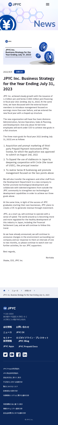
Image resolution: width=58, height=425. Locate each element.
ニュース (15, 290)
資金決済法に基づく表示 (12, 377)
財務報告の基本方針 (10, 391)
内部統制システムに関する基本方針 (16, 395)
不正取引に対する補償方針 (13, 382)
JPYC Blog (23, 340)
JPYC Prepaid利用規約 (11, 369)
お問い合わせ (22, 326)
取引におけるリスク (10, 386)
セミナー (7, 337)
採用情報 (7, 341)
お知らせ (19, 72)
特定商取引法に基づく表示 (13, 404)
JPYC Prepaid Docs (28, 346)
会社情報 (7, 326)
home (4, 290)
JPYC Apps (8, 346)
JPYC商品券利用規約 (10, 373)
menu (47, 4)
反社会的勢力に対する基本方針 (14, 413)
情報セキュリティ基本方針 (13, 408)
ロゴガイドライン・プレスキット (32, 337)
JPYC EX (20, 332)
